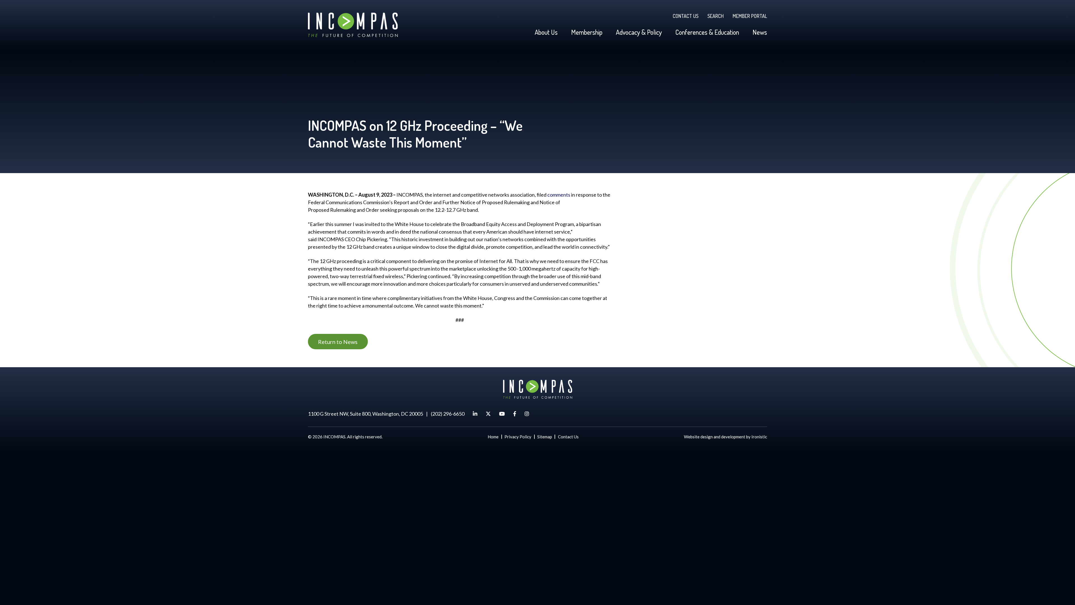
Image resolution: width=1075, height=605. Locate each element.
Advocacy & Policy (639, 32)
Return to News (337, 341)
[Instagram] (527, 414)
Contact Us (685, 16)
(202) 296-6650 (447, 414)
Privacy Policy (517, 436)
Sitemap (544, 436)
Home (493, 436)
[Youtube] (502, 414)
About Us (546, 32)
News (759, 32)
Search (715, 16)
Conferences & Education (707, 32)
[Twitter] (488, 414)
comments (558, 195)
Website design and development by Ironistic (725, 436)
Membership (586, 32)
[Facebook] (514, 414)
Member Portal (750, 16)
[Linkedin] (475, 414)
